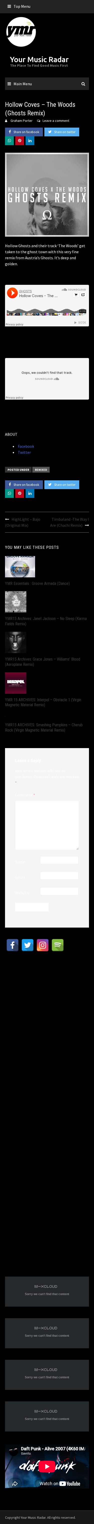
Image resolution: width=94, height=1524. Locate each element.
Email (20, 877)
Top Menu (22, 6)
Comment (25, 794)
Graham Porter (22, 120)
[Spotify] (57, 945)
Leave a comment (56, 120)
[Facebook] (12, 945)
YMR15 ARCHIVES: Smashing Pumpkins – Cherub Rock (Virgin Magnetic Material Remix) (44, 728)
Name (20, 861)
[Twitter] (27, 945)
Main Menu (23, 83)
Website (22, 892)
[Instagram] (42, 945)
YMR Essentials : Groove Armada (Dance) (37, 583)
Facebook (25, 446)
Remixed (41, 470)
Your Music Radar (39, 59)
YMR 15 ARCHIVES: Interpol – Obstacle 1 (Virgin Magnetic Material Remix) (43, 702)
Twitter (24, 452)
